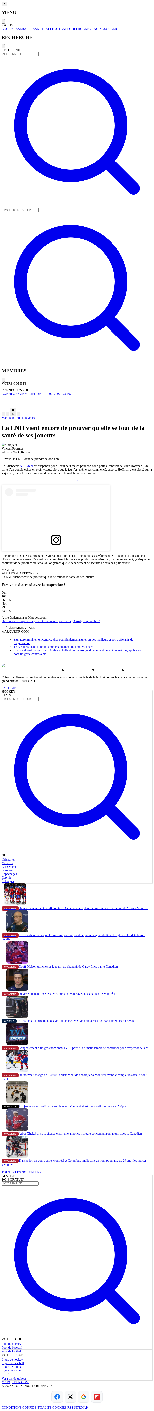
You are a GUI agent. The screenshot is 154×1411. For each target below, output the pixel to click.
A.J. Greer (26, 466)
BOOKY (7, 29)
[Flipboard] (97, 1397)
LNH (18, 418)
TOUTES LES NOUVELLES (21, 1172)
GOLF (73, 29)
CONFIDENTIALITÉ (37, 1407)
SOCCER (110, 29)
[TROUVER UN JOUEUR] (77, 362)
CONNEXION (11, 393)
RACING (98, 29)
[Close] (3, 21)
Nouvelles (28, 418)
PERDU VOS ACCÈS (56, 393)
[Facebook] (57, 1397)
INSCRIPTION (31, 393)
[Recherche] (7, 414)
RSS (70, 1407)
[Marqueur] (77, 402)
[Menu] (3, 414)
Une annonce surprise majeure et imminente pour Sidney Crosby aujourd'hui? (51, 621)
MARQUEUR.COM (15, 1382)
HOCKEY (85, 29)
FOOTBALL (60, 29)
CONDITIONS (12, 1407)
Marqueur (8, 418)
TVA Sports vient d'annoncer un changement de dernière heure (53, 646)
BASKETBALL (41, 29)
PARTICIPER (11, 688)
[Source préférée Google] (83, 1397)
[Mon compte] (18, 414)
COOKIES (59, 1407)
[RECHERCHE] (77, 206)
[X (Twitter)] (70, 1397)
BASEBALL (21, 29)
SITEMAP (81, 1407)
